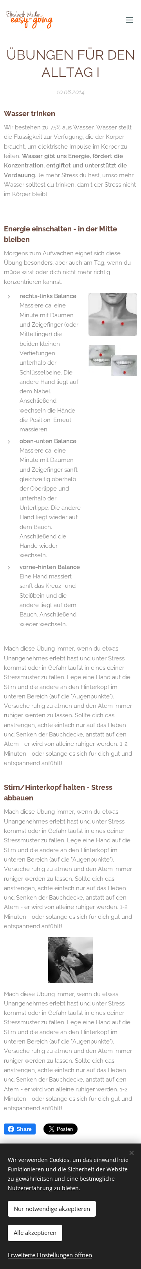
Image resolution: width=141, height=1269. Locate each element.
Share (24, 1129)
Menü (129, 19)
